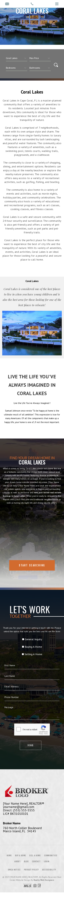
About (17, 861)
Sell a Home (35, 855)
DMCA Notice (14, 870)
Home (9, 855)
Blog (26, 861)
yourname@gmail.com (18, 807)
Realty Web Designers (44, 880)
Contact (36, 861)
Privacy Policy (31, 870)
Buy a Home (20, 855)
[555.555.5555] (32, 4)
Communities (50, 855)
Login (47, 861)
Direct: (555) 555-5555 (19, 810)
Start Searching (32, 565)
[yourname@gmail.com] (7, 4)
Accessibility (49, 870)
